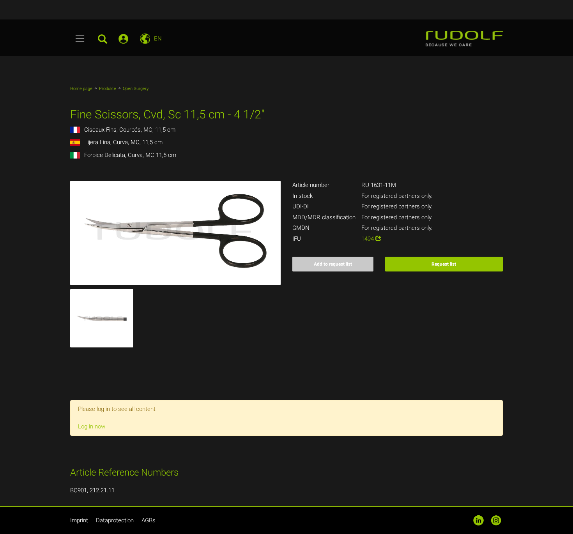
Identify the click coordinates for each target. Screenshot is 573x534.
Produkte (107, 88)
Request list (444, 264)
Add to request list (333, 264)
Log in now (91, 426)
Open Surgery (136, 88)
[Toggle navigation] (80, 39)
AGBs (148, 520)
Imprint (79, 520)
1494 (368, 238)
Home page (81, 88)
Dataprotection (115, 520)
